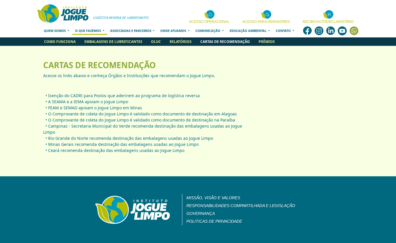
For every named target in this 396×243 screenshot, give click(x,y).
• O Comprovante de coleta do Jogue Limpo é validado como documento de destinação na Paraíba (140, 120)
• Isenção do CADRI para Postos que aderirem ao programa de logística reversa (123, 95)
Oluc (156, 41)
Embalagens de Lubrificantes (113, 41)
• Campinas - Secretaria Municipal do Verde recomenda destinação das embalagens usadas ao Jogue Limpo (142, 129)
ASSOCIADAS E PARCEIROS (131, 30)
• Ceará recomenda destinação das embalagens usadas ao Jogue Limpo (115, 150)
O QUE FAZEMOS (88, 30)
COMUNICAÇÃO (208, 30)
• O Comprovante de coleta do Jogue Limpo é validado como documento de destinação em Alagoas (141, 114)
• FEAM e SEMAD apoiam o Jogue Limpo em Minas (94, 107)
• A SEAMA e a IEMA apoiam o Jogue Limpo (87, 101)
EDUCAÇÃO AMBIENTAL (248, 30)
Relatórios (181, 41)
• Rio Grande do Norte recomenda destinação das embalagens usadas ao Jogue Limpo (129, 138)
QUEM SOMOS (55, 30)
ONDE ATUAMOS (173, 30)
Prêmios (267, 41)
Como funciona (60, 41)
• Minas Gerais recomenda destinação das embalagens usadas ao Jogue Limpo (122, 144)
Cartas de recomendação (225, 41)
